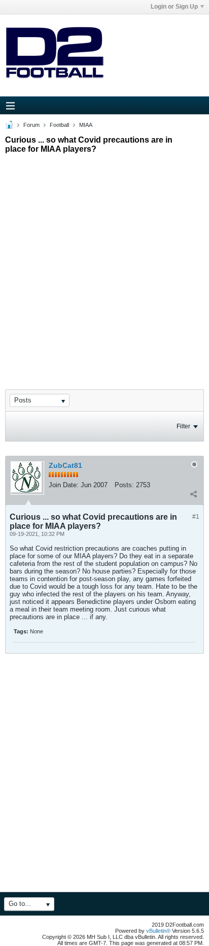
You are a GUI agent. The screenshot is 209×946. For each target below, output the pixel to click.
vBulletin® (158, 931)
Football (59, 125)
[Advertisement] (104, 262)
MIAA (85, 125)
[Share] (193, 494)
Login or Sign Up (174, 6)
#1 (195, 516)
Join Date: (64, 485)
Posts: (124, 485)
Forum (31, 125)
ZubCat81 (65, 465)
